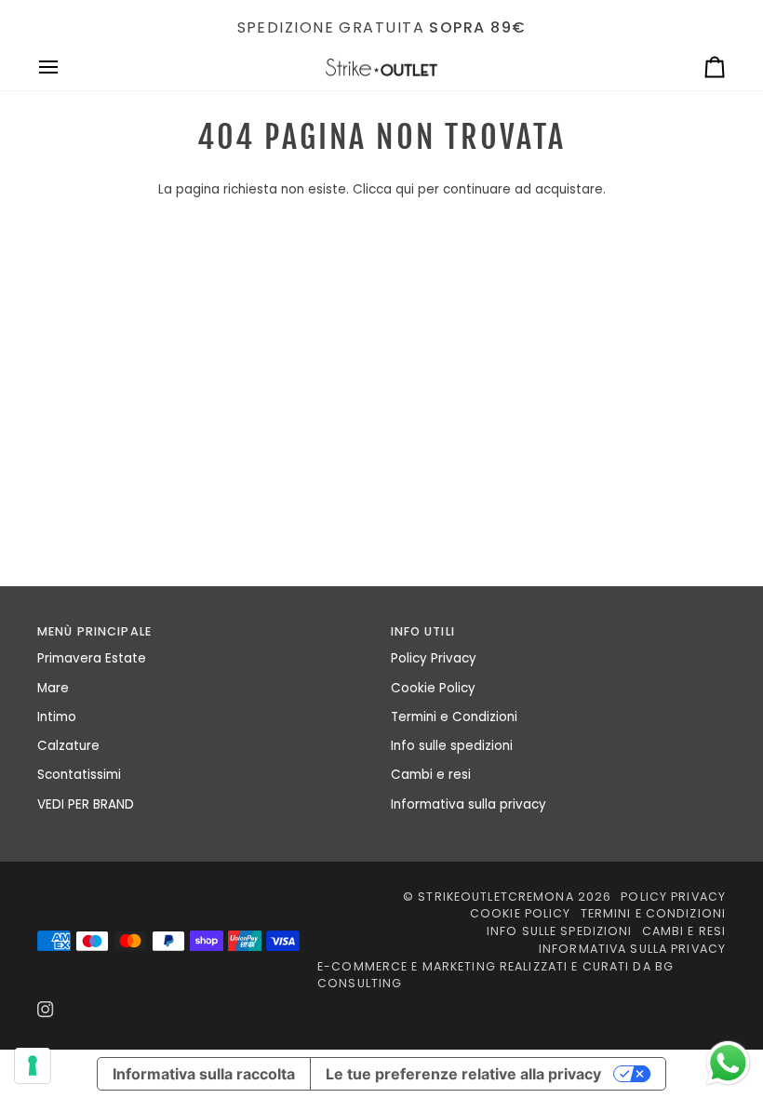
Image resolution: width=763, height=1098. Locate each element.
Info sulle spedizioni (452, 746)
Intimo (56, 717)
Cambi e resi (431, 774)
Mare (53, 688)
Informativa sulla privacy (468, 804)
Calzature (68, 746)
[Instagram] (45, 1009)
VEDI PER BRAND (85, 804)
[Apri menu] (65, 68)
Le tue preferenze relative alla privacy (463, 1074)
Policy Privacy (433, 658)
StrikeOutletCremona (495, 896)
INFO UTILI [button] (423, 631)
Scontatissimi (79, 774)
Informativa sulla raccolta (204, 1074)
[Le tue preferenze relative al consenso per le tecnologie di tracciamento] (32, 1065)
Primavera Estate (91, 658)
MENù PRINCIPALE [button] (94, 631)
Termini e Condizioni (454, 717)
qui (404, 189)
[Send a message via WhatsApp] (728, 1063)
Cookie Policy (433, 688)
